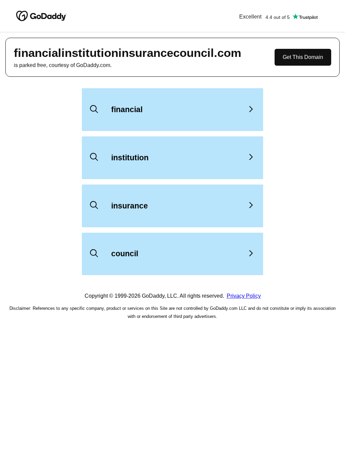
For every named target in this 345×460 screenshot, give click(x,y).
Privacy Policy (244, 296)
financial (127, 109)
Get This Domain (303, 57)
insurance (129, 205)
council (124, 253)
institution (130, 157)
